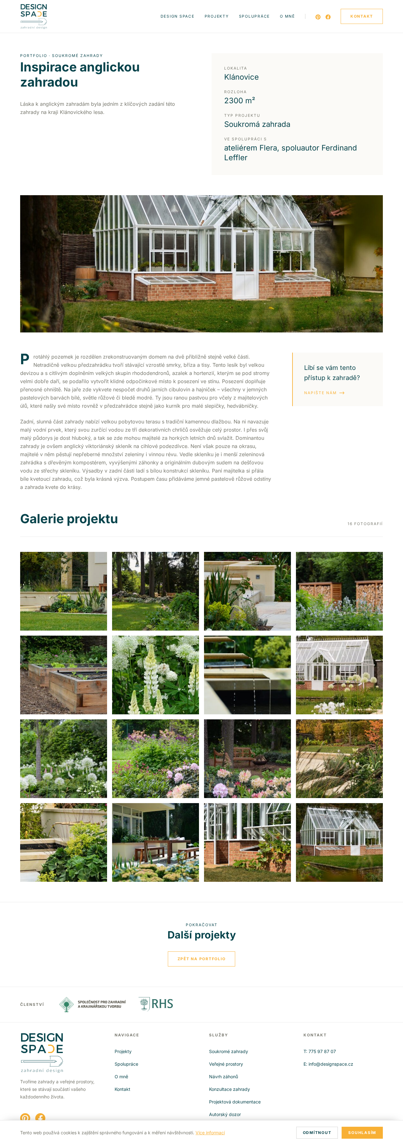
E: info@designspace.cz (328, 1064)
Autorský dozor (225, 1114)
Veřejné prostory (226, 1064)
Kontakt (122, 1089)
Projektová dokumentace (235, 1101)
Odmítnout (317, 1132)
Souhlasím (362, 1132)
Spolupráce (254, 16)
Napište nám (320, 392)
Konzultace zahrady (229, 1089)
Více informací (210, 1132)
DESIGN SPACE (178, 16)
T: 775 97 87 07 (320, 1051)
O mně (287, 16)
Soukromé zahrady (228, 1051)
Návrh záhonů (223, 1076)
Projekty (217, 16)
